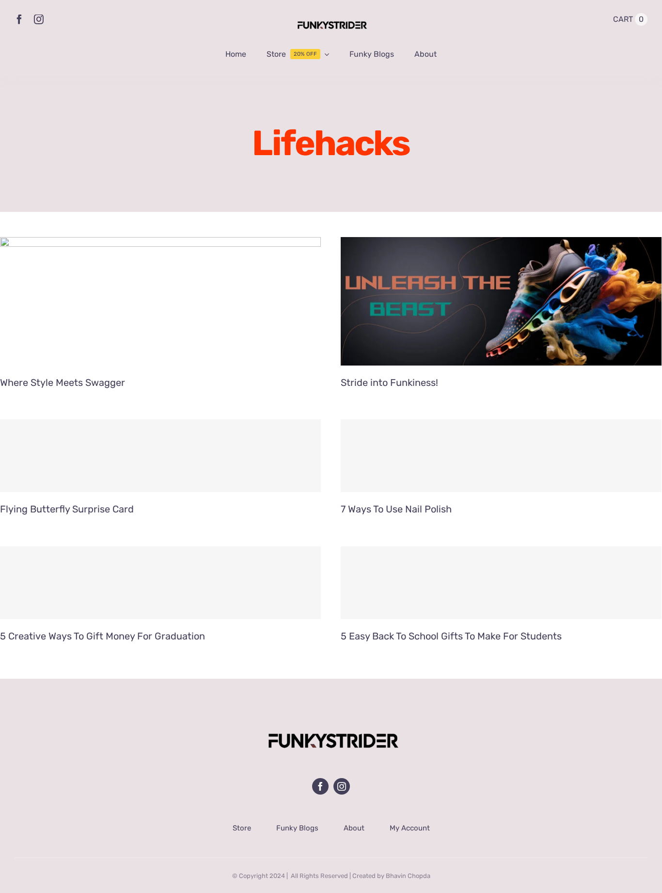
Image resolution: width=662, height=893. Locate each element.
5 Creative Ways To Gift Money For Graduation (102, 636)
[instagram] (39, 19)
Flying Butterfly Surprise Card (67, 509)
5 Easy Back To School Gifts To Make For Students (451, 636)
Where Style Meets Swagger (62, 382)
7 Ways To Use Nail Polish (396, 509)
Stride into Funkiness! (389, 382)
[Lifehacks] (160, 301)
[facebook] (19, 19)
